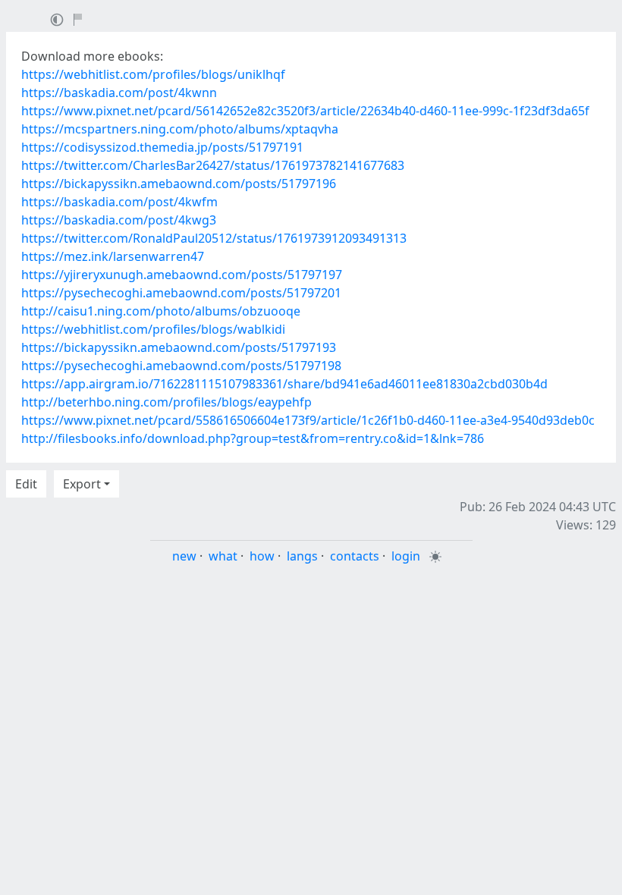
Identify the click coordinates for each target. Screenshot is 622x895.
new (184, 556)
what (223, 556)
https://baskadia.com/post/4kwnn (119, 92)
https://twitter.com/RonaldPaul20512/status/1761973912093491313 (214, 238)
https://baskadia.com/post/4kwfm (119, 201)
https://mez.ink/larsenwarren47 (112, 256)
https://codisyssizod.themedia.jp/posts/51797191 (162, 147)
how (262, 556)
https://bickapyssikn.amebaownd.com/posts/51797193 (178, 347)
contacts (354, 556)
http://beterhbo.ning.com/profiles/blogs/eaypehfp (166, 402)
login (405, 556)
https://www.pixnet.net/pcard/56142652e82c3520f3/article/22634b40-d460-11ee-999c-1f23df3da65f (305, 110)
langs (302, 556)
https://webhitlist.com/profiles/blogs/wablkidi (153, 329)
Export (82, 484)
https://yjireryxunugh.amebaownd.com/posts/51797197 (181, 274)
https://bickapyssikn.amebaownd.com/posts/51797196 (178, 183)
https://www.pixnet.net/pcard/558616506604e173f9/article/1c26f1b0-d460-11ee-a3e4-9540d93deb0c (308, 420)
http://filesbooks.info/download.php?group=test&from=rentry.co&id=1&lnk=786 (252, 438)
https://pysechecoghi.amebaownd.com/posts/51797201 (181, 292)
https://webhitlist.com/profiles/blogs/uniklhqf (153, 74)
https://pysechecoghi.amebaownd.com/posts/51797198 (181, 365)
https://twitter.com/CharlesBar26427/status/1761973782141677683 (212, 165)
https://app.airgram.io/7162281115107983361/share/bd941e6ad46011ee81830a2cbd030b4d (284, 383)
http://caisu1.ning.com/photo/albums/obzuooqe (160, 311)
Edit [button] (26, 484)
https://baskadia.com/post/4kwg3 (118, 220)
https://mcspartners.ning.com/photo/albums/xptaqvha (179, 129)
